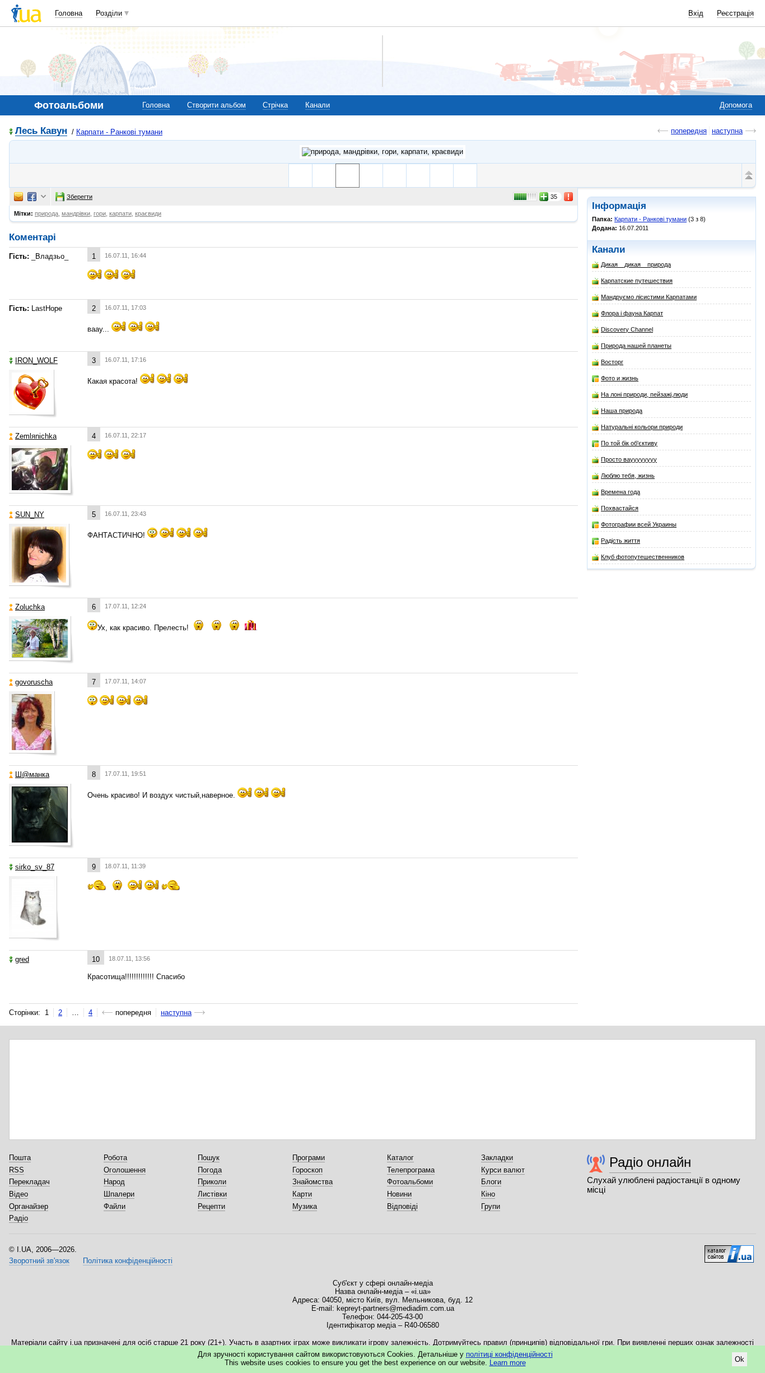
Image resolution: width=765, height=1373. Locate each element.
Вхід (695, 13)
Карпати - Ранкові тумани (119, 132)
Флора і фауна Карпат (632, 313)
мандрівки (76, 213)
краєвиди (148, 213)
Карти (302, 1194)
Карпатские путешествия (637, 280)
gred (22, 959)
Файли (114, 1206)
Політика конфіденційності (127, 1260)
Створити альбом (216, 105)
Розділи (109, 13)
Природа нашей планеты (636, 345)
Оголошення (125, 1170)
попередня (689, 131)
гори (100, 213)
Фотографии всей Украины (639, 524)
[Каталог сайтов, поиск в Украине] (729, 1249)
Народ (114, 1181)
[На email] (18, 196)
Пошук (209, 1157)
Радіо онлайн (650, 1162)
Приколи (212, 1181)
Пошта (20, 1157)
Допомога (736, 105)
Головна (68, 13)
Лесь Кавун (41, 131)
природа (46, 213)
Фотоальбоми (410, 1181)
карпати (120, 213)
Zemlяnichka (36, 436)
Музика (304, 1206)
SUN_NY (29, 514)
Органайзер (28, 1206)
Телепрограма (411, 1170)
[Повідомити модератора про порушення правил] (569, 196)
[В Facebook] (31, 196)
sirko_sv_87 (34, 867)
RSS (16, 1170)
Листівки (212, 1194)
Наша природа (621, 410)
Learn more (507, 1362)
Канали (317, 105)
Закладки (497, 1157)
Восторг (612, 362)
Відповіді (402, 1206)
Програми (308, 1157)
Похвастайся (619, 508)
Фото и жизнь (619, 378)
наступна (727, 131)
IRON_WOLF (36, 360)
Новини (399, 1194)
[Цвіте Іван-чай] (465, 176)
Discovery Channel (627, 329)
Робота (115, 1157)
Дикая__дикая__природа (636, 264)
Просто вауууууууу (629, 459)
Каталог (400, 1157)
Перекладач (29, 1181)
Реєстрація (735, 13)
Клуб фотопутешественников (642, 556)
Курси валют (503, 1170)
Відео (18, 1194)
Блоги (491, 1181)
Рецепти (211, 1206)
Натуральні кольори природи (642, 426)
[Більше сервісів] (43, 196)
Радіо (18, 1218)
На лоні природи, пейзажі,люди (644, 394)
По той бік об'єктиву (629, 443)
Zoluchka (30, 607)
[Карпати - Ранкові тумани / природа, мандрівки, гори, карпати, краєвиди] (382, 152)
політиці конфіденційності (509, 1354)
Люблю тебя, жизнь (628, 475)
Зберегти (79, 196)
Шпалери (119, 1194)
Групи (490, 1206)
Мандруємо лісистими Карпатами (649, 297)
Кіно (488, 1194)
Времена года (620, 491)
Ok (739, 1359)
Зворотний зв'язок (39, 1260)
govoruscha (34, 682)
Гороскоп (307, 1170)
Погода (210, 1170)
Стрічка (275, 105)
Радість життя (620, 540)
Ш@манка (32, 774)
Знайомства (312, 1181)
